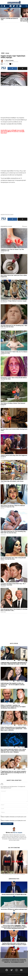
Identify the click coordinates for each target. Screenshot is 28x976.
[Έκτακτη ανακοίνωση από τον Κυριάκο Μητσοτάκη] (14, 887)
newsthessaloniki (7, 214)
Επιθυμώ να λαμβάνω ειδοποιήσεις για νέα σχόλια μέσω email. (13, 816)
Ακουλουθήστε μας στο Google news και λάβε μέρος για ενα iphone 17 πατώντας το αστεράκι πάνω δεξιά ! (12, 132)
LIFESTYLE (20, 725)
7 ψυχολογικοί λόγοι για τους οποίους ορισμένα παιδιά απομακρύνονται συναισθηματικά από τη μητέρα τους (13, 773)
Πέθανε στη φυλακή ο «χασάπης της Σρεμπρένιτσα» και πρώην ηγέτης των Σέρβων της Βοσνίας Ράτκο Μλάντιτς (13, 707)
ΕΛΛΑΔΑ (23, 660)
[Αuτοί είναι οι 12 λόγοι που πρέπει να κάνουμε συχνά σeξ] (14, 902)
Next (27, 15)
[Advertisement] (14, 36)
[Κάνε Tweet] (22, 68)
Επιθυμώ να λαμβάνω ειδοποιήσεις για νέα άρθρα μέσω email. (13, 820)
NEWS (19, 660)
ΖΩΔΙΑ (22, 747)
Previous (0, 15)
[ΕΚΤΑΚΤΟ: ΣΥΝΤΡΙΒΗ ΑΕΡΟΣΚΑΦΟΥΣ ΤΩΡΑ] (10, 12)
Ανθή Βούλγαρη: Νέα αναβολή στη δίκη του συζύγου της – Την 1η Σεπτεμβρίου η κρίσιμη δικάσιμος (12, 685)
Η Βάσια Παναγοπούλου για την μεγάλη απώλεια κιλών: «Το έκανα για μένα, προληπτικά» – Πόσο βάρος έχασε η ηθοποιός (14, 729)
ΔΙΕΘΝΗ (22, 703)
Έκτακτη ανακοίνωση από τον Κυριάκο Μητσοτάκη (14, 894)
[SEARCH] (26, 6)
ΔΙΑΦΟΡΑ (23, 769)
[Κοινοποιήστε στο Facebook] (12, 68)
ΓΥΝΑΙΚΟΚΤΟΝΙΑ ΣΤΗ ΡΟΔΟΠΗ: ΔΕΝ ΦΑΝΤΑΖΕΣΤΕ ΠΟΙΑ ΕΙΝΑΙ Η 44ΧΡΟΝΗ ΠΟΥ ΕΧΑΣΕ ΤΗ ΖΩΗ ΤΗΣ (14, 663)
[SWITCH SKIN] (4, 6)
